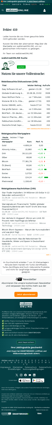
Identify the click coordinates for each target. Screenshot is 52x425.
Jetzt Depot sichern (26, 342)
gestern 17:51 (35, 101)
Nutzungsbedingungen (33, 369)
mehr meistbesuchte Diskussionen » (39, 128)
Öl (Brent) (6, 165)
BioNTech (6, 169)
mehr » (48, 255)
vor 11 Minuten (34, 117)
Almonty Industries (10, 149)
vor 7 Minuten (35, 97)
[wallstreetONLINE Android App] (38, 382)
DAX (4, 153)
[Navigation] (2, 10)
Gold (4, 145)
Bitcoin (5, 161)
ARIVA (10, 389)
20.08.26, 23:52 (34, 93)
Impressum (5, 367)
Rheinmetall (7, 181)
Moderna (6, 177)
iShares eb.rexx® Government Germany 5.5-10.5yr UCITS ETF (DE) (24, 248)
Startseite (7, 46)
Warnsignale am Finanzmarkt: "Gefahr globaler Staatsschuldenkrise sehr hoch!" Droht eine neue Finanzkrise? (24, 206)
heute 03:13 (35, 125)
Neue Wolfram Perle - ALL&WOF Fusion (20, 97)
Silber (4, 157)
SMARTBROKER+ (34, 333)
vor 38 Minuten (34, 121)
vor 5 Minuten (35, 109)
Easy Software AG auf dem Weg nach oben (21, 89)
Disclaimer (18, 367)
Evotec (5, 173)
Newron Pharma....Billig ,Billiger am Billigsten (22, 117)
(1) (22, 195)
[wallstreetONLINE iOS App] (25, 382)
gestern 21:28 (35, 89)
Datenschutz (31, 367)
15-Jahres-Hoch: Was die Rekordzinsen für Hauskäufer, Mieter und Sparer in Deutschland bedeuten (23, 241)
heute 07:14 (35, 105)
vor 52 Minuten (34, 113)
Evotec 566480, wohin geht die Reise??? (20, 105)
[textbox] (32, 63)
